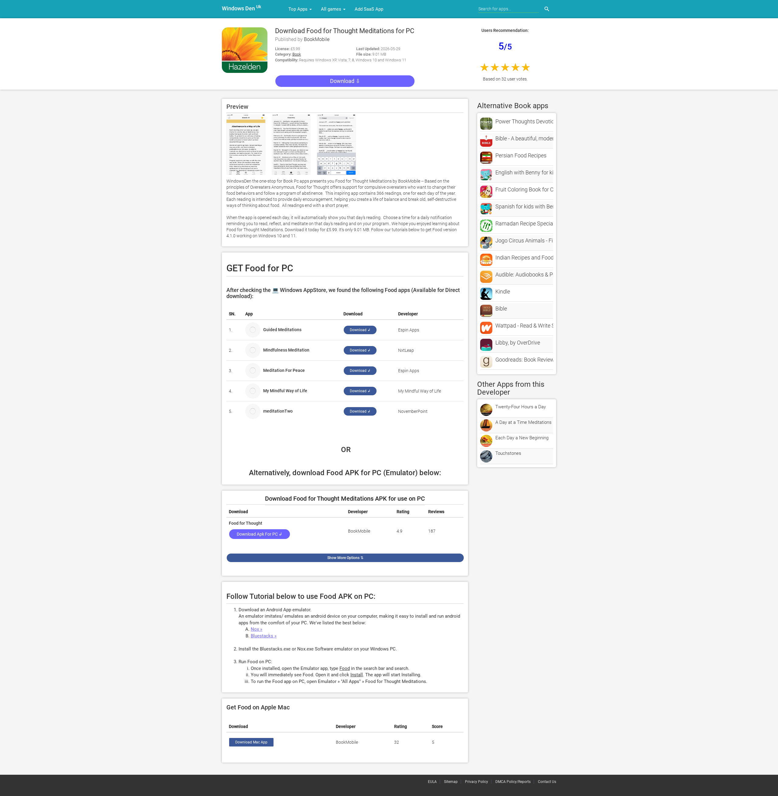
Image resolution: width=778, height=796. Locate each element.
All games (332, 9)
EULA (432, 782)
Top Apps (298, 9)
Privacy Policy (476, 782)
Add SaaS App (369, 9)
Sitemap (451, 782)
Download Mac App (251, 742)
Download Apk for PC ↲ (259, 534)
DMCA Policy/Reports (513, 782)
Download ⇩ (345, 81)
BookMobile (316, 39)
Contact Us (547, 782)
